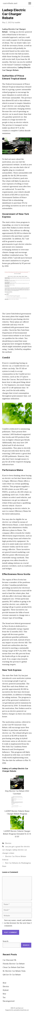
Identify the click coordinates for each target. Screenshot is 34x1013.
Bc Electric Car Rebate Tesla (14, 971)
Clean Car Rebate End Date (13, 967)
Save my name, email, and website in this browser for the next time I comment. (18, 923)
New (4, 994)
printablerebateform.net (21, 1010)
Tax (4, 997)
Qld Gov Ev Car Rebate (12, 974)
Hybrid (5, 990)
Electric (8, 843)
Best (4, 983)
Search (5, 941)
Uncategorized (8, 1001)
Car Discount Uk (9, 960)
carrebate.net (10, 3)
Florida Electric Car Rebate (14, 964)
